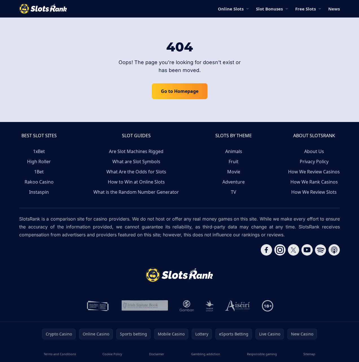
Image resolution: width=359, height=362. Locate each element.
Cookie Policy (112, 354)
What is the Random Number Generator (136, 192)
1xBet (39, 151)
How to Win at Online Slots (136, 182)
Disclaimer (156, 354)
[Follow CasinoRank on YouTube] (307, 250)
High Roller (39, 161)
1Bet (39, 172)
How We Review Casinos (314, 172)
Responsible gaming (262, 354)
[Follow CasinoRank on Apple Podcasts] (334, 250)
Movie (233, 172)
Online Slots (231, 9)
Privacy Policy (314, 161)
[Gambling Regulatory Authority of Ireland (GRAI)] (98, 305)
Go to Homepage (179, 91)
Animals (233, 151)
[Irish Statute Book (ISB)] (145, 305)
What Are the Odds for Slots (136, 172)
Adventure (233, 182)
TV (233, 192)
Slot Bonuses (269, 9)
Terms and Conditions (60, 354)
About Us (314, 151)
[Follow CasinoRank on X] (293, 250)
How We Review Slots (314, 192)
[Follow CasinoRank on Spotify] (320, 250)
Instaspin (39, 192)
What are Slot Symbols (136, 161)
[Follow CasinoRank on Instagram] (280, 250)
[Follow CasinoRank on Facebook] (266, 250)
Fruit (233, 161)
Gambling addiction (205, 354)
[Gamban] (187, 305)
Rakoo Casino (39, 182)
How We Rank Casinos (314, 182)
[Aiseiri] (238, 305)
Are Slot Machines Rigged (136, 151)
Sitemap (309, 354)
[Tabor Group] (209, 305)
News (334, 9)
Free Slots (305, 9)
